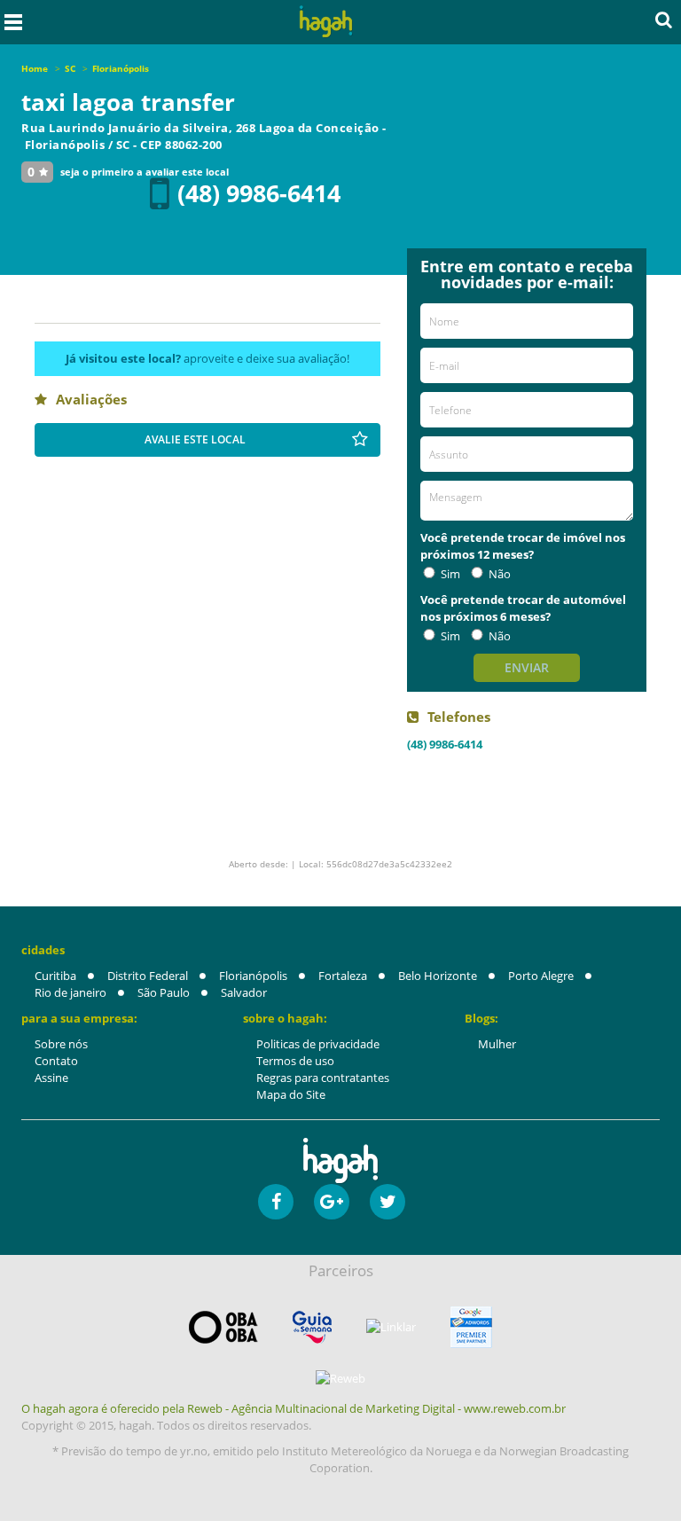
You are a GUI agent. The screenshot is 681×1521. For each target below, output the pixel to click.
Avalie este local (195, 439)
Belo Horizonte (437, 976)
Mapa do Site (290, 1094)
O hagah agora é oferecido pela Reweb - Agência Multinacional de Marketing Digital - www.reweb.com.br (293, 1408)
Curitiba (55, 976)
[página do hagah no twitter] (387, 1201)
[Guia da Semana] (312, 1327)
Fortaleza (342, 976)
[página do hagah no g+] (331, 1201)
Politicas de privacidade (318, 1044)
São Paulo (163, 992)
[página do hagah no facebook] (276, 1201)
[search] (663, 19)
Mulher (497, 1044)
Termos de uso (295, 1061)
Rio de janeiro (70, 992)
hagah (326, 21)
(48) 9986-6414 (258, 192)
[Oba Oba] (223, 1327)
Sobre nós (61, 1044)
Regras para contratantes (322, 1078)
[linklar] (391, 1327)
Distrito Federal (147, 976)
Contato (56, 1061)
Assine (51, 1078)
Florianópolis (253, 976)
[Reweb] (340, 1378)
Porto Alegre (541, 976)
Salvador (244, 992)
